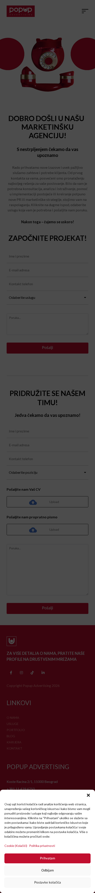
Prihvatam (47, 858)
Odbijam (47, 870)
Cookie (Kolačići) (16, 846)
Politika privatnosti (42, 846)
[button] (88, 795)
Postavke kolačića (47, 882)
